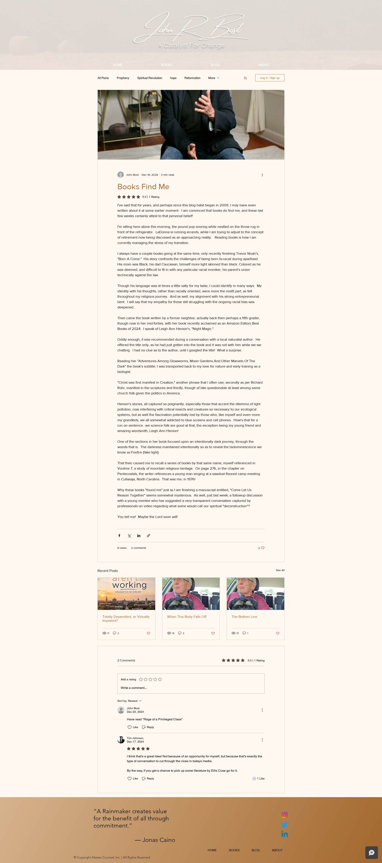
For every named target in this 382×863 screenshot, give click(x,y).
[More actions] (262, 174)
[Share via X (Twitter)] (129, 535)
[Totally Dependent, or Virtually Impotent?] (126, 594)
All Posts (103, 78)
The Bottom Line (244, 617)
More (211, 78)
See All (280, 570)
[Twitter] (284, 825)
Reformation (192, 78)
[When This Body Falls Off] (191, 594)
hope (173, 78)
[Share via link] (148, 535)
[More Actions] (262, 710)
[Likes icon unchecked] (129, 727)
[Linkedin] (284, 834)
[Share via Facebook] (119, 535)
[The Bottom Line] (255, 594)
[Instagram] (284, 815)
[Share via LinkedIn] (139, 535)
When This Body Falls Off (186, 617)
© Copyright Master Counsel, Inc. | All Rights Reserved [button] (112, 857)
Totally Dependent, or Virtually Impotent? (126, 619)
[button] (245, 77)
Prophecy (123, 78)
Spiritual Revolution (149, 78)
